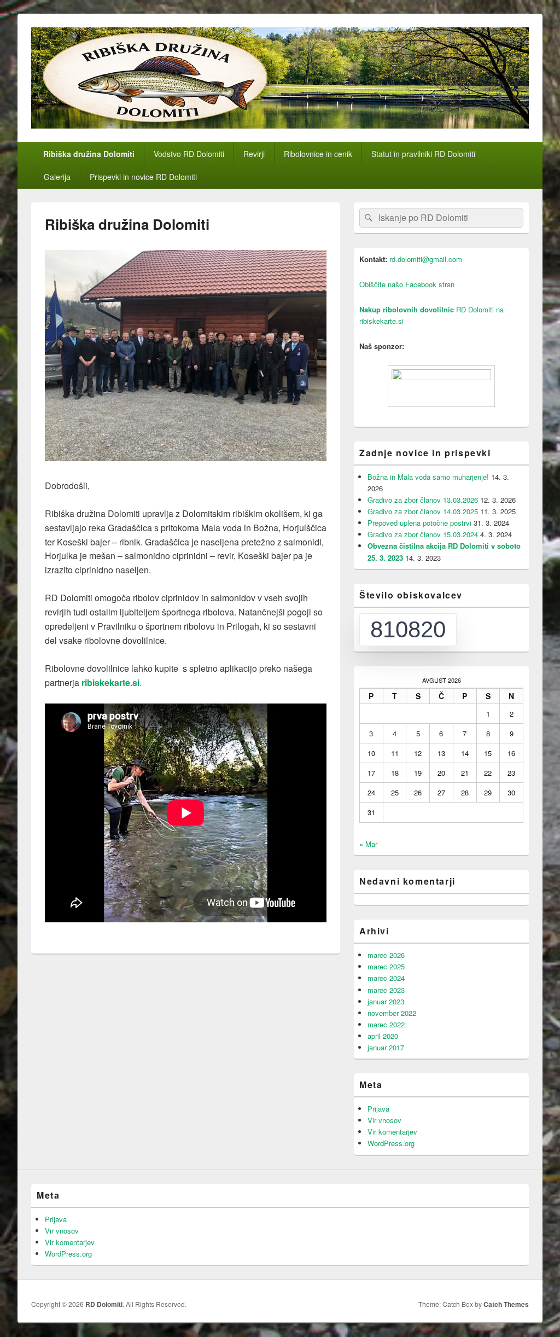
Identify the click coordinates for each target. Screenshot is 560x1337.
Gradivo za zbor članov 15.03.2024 (423, 534)
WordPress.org (391, 1143)
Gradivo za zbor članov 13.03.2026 (423, 500)
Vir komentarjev (392, 1131)
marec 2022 (386, 1024)
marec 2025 (386, 966)
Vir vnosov (384, 1120)
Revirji (254, 153)
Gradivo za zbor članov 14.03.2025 (423, 511)
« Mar (368, 844)
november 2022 (392, 1013)
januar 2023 (386, 1001)
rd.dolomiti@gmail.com (425, 259)
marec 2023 (386, 990)
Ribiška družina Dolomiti (89, 153)
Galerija (57, 176)
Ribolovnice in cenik (318, 153)
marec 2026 (386, 955)
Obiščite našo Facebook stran (406, 284)
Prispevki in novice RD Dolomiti (143, 176)
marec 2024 (386, 978)
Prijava (378, 1108)
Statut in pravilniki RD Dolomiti (423, 153)
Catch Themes (506, 1304)
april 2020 (383, 1036)
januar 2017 (386, 1047)
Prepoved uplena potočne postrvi (419, 523)
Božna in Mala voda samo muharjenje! (428, 477)
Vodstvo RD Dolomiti (189, 153)
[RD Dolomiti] (280, 125)
